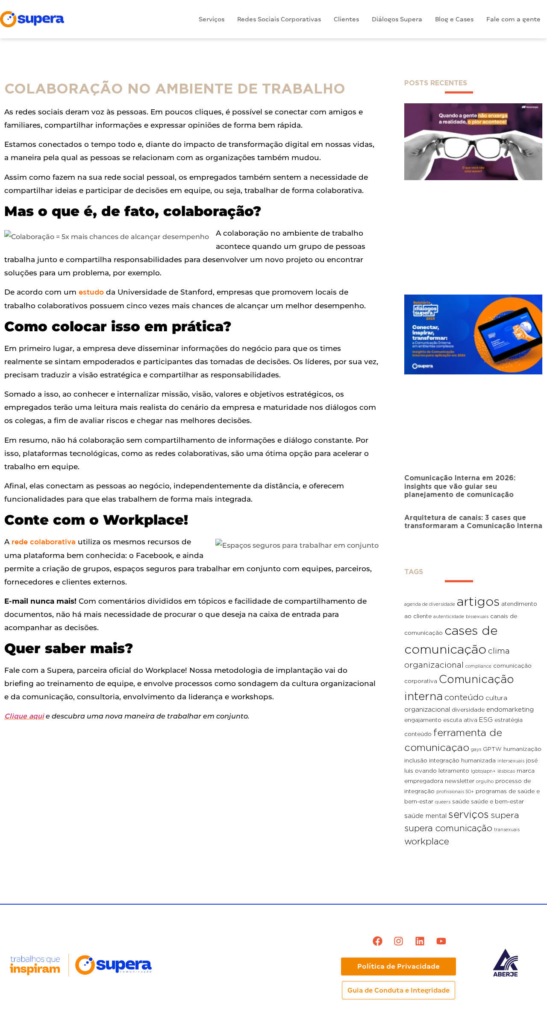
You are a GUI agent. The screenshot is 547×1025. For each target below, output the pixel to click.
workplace (426, 841)
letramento (453, 771)
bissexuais (477, 616)
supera (505, 814)
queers (442, 801)
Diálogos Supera (397, 19)
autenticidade (448, 616)
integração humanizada (462, 760)
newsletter (459, 781)
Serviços (211, 19)
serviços (468, 814)
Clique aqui (24, 716)
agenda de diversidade (429, 604)
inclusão (415, 760)
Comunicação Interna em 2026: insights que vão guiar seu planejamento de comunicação (459, 486)
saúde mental (425, 815)
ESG (486, 719)
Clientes (346, 19)
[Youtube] (441, 941)
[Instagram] (398, 941)
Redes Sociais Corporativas (279, 19)
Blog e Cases (454, 19)
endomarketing (510, 709)
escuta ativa (460, 720)
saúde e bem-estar (497, 801)
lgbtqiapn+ (483, 771)
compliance (478, 666)
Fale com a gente (513, 19)
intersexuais (510, 760)
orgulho (485, 781)
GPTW (492, 749)
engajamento (422, 720)
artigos (478, 601)
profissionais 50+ (455, 791)
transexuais (507, 829)
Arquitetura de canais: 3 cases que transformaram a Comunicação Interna (473, 521)
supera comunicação (448, 828)
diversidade (468, 710)
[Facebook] (377, 941)
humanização (522, 749)
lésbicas (506, 771)
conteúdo (464, 696)
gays (476, 749)
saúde (460, 801)
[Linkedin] (420, 941)
